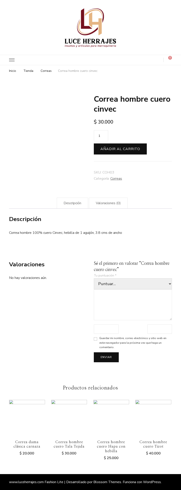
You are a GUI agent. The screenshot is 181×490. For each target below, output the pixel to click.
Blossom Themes (107, 482)
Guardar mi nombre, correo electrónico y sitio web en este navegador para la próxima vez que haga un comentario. (132, 342)
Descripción (72, 203)
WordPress (152, 482)
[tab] (72, 203)
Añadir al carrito (120, 149)
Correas (116, 178)
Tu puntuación (105, 275)
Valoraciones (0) (108, 203)
